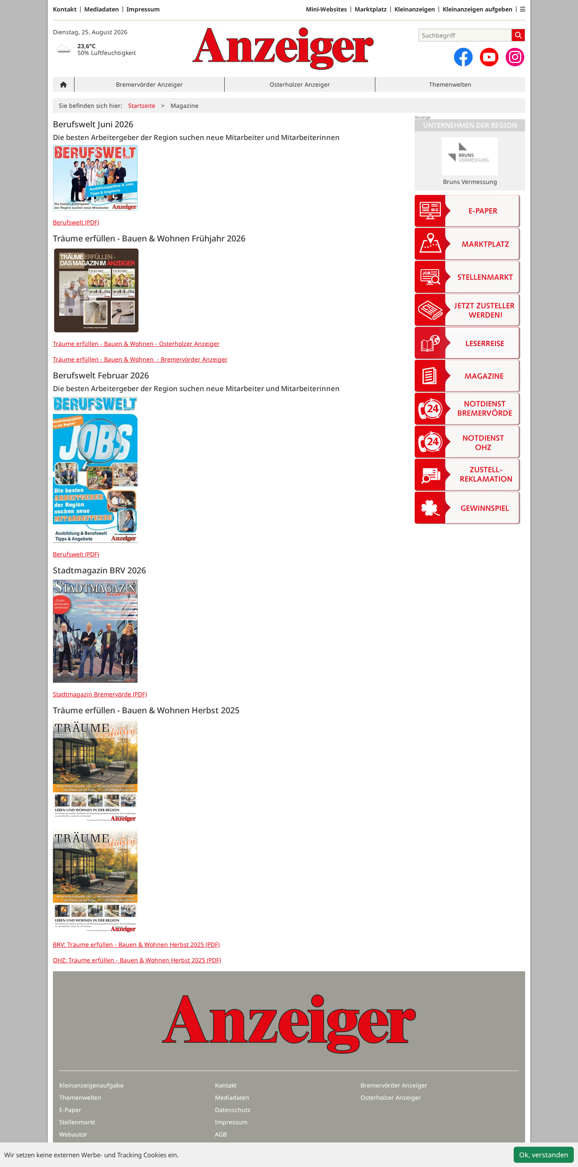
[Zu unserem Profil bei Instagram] (515, 57)
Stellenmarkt (77, 1122)
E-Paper (70, 1110)
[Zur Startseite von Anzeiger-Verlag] (283, 48)
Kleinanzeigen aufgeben (477, 9)
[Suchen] (518, 35)
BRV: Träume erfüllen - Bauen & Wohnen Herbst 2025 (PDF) (136, 944)
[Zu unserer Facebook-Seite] (463, 57)
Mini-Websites (326, 9)
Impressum (143, 9)
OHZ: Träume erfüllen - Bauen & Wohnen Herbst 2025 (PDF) (137, 960)
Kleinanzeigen (414, 9)
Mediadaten (101, 9)
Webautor (73, 1134)
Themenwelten (450, 84)
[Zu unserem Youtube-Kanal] (489, 57)
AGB (221, 1134)
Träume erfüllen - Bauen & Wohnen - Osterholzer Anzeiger (136, 344)
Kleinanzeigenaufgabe (91, 1085)
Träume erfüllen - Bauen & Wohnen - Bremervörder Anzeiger (140, 359)
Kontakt (65, 9)
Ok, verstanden (543, 1154)
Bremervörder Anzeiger (149, 84)
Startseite (141, 105)
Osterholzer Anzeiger (300, 84)
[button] (522, 9)
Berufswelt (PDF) (76, 222)
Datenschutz (232, 1110)
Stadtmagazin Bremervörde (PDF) (100, 694)
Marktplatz (371, 9)
